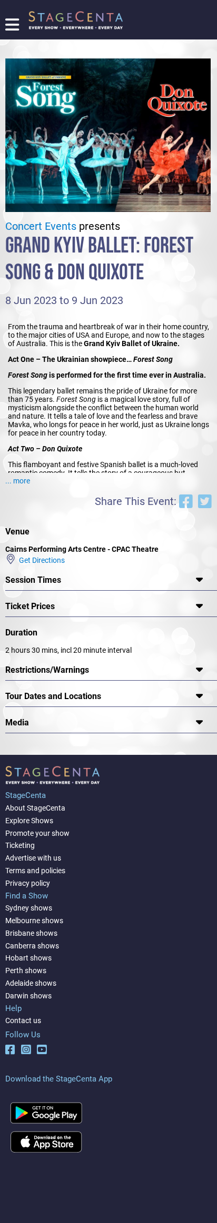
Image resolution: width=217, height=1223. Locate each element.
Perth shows (25, 970)
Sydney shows (28, 908)
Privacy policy (27, 883)
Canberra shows (32, 946)
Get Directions (40, 560)
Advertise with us (33, 858)
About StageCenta (35, 808)
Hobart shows (28, 958)
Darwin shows (28, 996)
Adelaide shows (30, 983)
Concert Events (40, 226)
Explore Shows (29, 820)
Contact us (23, 1020)
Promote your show (37, 833)
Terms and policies (35, 870)
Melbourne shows (34, 920)
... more (17, 481)
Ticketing (20, 845)
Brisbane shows (31, 933)
